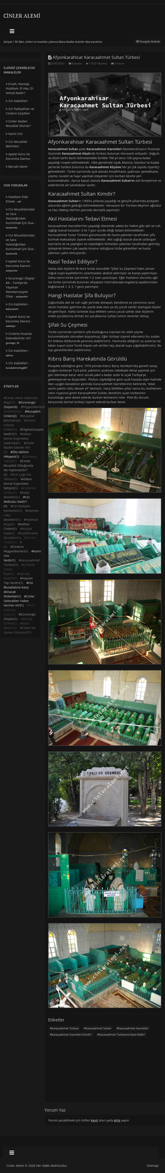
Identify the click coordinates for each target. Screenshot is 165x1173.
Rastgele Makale (149, 41)
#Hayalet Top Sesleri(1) (18, 580)
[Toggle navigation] (12, 31)
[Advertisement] (104, 169)
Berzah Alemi (18, 167)
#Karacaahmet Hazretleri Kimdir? (71, 1034)
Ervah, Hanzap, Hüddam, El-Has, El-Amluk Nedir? (20, 88)
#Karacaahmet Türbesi (64, 1028)
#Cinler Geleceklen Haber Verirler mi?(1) (19, 600)
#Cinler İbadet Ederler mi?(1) (19, 447)
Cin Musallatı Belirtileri (16, 144)
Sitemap (153, 1166)
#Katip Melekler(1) (16, 495)
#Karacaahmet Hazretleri (132, 1028)
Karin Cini (15, 134)
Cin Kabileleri (18, 101)
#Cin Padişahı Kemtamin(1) (17, 508)
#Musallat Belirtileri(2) (19, 418)
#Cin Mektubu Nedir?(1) (17, 501)
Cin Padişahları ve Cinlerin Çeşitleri (20, 111)
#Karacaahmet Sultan (97, 1028)
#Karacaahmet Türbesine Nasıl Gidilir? (121, 1034)
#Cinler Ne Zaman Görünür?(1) (19, 630)
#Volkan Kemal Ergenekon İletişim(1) (18, 483)
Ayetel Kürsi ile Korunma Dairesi (18, 156)
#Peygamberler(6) (33, 407)
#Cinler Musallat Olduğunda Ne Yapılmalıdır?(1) (18, 468)
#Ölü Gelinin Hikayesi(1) (16, 454)
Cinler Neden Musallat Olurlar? (18, 123)
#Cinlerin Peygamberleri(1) (16, 549)
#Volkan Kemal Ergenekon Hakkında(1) (17, 438)
